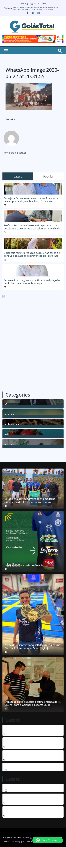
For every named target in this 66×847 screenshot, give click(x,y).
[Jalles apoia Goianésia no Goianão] (33, 541)
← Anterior (8, 119)
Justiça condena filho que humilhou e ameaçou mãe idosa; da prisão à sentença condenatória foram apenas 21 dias (32, 755)
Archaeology (11, 424)
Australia (9, 444)
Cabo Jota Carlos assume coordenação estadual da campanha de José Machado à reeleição (31, 200)
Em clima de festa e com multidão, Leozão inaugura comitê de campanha (32, 811)
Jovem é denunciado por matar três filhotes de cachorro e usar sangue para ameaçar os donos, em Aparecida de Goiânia (32, 742)
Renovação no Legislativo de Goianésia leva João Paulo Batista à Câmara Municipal (35, 10)
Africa (7, 404)
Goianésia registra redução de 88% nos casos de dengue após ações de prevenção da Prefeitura (32, 254)
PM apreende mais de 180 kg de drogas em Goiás (33, 765)
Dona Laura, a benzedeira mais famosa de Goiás (33, 786)
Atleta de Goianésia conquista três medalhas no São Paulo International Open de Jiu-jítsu (32, 646)
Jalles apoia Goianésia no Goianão (24, 565)
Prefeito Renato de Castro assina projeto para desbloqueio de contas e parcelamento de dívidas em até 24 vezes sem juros (32, 227)
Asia (6, 434)
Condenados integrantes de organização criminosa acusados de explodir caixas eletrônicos (32, 729)
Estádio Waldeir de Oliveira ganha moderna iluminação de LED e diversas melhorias (30, 500)
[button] (47, 840)
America (9, 414)
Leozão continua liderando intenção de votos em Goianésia (30, 798)
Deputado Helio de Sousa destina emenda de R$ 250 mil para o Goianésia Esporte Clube (33, 703)
